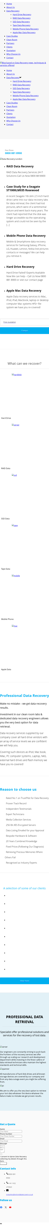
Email (2, 1139)
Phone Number (6, 1134)
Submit (3, 1163)
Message (3, 1143)
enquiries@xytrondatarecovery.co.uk (19, 1194)
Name (2, 1129)
